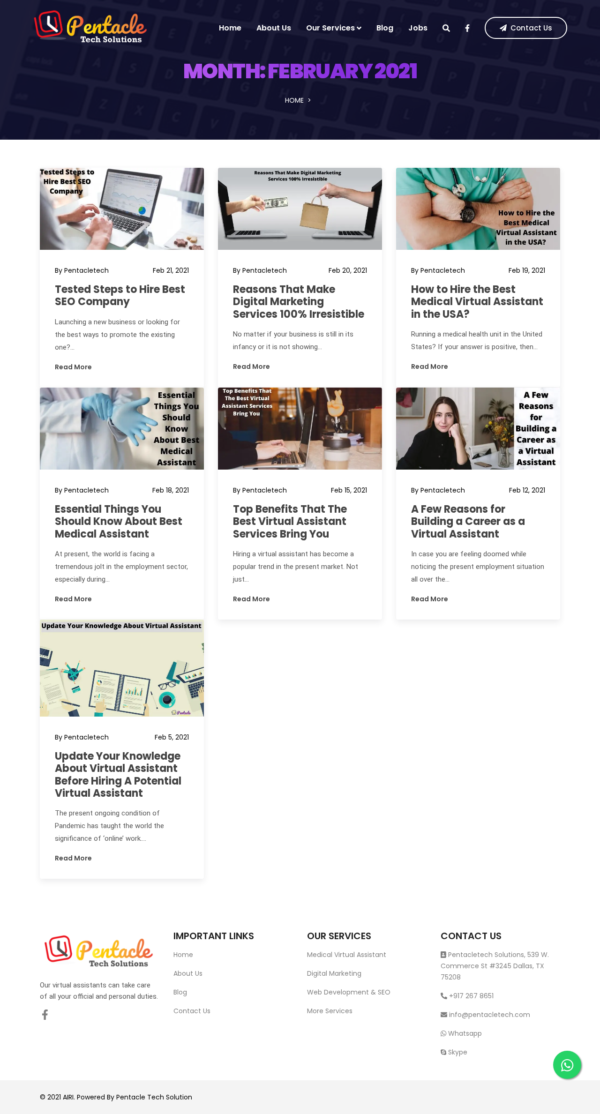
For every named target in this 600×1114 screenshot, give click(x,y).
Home (230, 27)
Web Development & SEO (348, 992)
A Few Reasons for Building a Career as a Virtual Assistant (468, 521)
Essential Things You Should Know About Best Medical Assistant (118, 521)
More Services (329, 1011)
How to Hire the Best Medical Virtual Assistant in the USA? (477, 301)
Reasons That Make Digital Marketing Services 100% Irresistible (298, 301)
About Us (273, 27)
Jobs (418, 27)
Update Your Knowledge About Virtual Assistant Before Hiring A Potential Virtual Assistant (118, 774)
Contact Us (531, 28)
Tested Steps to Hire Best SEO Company (120, 295)
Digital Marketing (334, 973)
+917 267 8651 (470, 996)
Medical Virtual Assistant (346, 954)
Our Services (330, 27)
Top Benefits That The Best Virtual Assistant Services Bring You (290, 521)
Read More (73, 367)
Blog (384, 27)
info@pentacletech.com (489, 1014)
